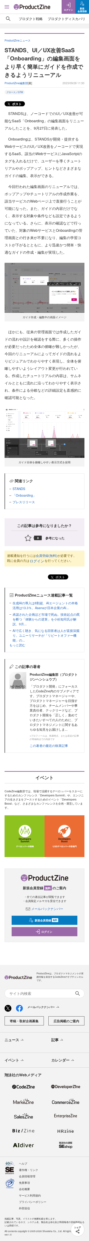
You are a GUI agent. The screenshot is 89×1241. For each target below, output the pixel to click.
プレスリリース (24, 502)
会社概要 (24, 1189)
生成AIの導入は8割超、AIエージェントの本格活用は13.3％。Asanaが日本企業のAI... (45, 605)
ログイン (37, 560)
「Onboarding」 (24, 495)
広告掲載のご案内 (66, 1021)
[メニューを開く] (7, 7)
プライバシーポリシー (32, 1202)
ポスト (16, 104)
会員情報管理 (27, 1176)
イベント (12, 1060)
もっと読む (17, 645)
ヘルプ (23, 1163)
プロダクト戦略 (31, 18)
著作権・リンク (28, 1170)
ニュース (12, 1039)
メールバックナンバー (47, 908)
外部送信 (24, 1208)
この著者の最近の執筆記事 (49, 745)
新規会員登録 (46, 920)
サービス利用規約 (30, 1195)
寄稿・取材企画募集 (24, 1021)
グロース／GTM (14, 92)
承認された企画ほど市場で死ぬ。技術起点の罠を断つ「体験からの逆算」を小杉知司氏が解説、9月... (46, 619)
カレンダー (60, 1060)
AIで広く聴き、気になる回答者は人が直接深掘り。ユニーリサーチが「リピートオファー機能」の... (46, 635)
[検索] (8, 19)
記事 (55, 1039)
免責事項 (24, 1182)
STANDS (19, 488)
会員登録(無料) (46, 555)
